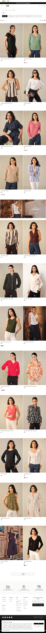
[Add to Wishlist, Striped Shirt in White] (45, 483)
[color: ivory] (27, 477)
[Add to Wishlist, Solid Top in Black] (22, 439)
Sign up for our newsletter (38, 604)
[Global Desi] (4, 1)
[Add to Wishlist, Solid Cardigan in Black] (45, 526)
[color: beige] (27, 62)
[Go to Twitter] (9, 617)
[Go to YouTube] (7, 617)
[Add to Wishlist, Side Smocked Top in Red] (22, 351)
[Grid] (44, 20)
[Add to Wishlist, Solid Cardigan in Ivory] (45, 439)
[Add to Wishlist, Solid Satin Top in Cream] (45, 264)
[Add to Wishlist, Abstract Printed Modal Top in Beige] (45, 351)
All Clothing (11, 10)
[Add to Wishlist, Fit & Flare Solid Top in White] (45, 307)
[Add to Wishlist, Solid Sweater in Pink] (45, 111)
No (38, 626)
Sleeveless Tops (29, 16)
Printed (17, 16)
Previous (1, 40)
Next (22, 40)
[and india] (8, 1)
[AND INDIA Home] (7, 6)
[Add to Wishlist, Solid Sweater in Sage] (45, 24)
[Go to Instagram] (3, 617)
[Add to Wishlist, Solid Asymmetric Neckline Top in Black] (22, 24)
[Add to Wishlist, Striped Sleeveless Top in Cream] (22, 68)
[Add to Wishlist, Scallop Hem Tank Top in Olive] (22, 307)
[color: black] (2, 345)
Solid (35, 16)
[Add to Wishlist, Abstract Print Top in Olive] (22, 483)
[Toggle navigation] (2, 6)
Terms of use (40, 617)
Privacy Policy (36, 617)
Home (3, 10)
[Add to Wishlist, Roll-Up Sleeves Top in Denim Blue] (22, 111)
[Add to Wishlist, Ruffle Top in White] (45, 68)
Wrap (40, 16)
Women (6, 10)
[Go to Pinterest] (11, 617)
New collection (29, 3)
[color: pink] (25, 62)
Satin (22, 16)
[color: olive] (1, 345)
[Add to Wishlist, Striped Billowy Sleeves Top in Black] (22, 264)
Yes (38, 623)
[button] (39, 5)
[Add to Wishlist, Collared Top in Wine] (22, 526)
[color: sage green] (24, 62)
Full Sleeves (11, 16)
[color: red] (2, 390)
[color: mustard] (1, 390)
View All (4, 16)
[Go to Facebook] (5, 617)
